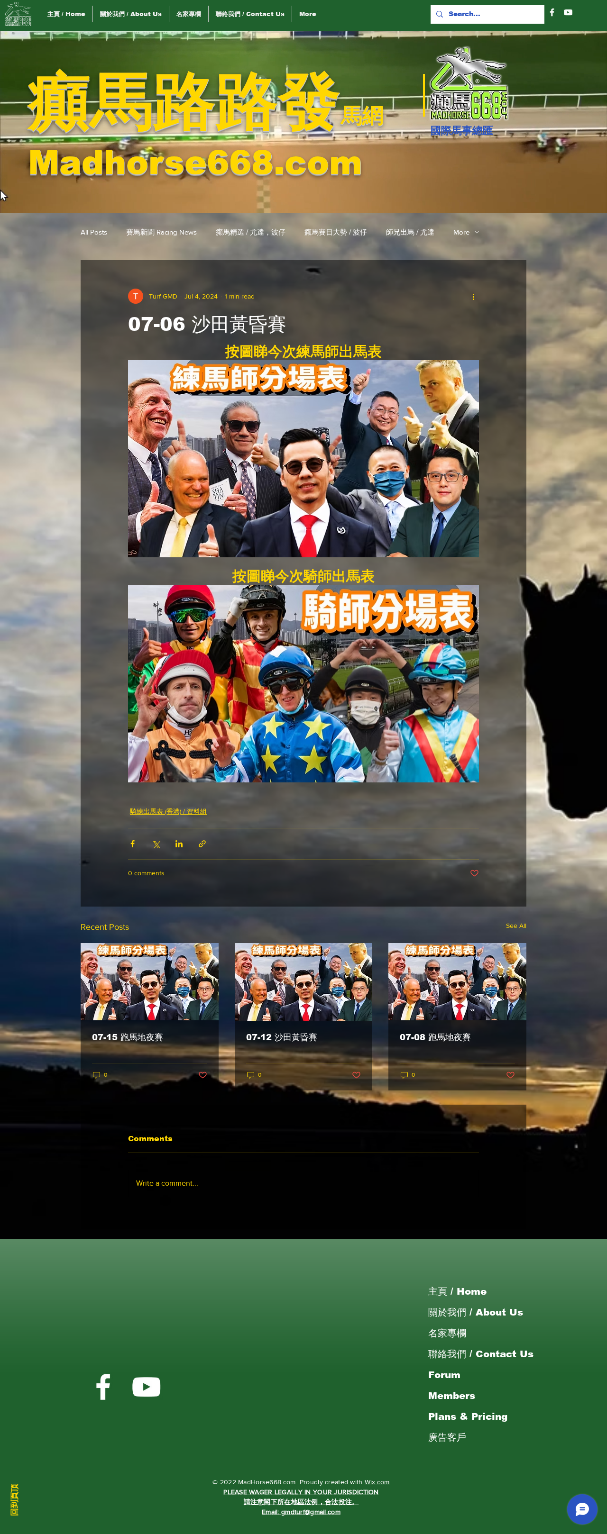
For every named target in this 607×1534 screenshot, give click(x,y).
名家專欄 (447, 1333)
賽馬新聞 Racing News (161, 232)
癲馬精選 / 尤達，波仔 (250, 232)
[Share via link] (202, 843)
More (461, 232)
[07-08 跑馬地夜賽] (457, 981)
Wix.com (377, 1482)
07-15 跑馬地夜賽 (127, 1037)
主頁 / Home (457, 1291)
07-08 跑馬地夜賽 (435, 1037)
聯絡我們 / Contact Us (480, 1354)
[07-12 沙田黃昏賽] (304, 982)
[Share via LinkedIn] (179, 843)
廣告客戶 (447, 1437)
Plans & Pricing (467, 1416)
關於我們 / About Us (475, 1312)
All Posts (94, 232)
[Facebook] (552, 12)
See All (516, 925)
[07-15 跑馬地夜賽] (150, 981)
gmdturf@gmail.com (310, 1512)
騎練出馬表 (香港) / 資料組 (168, 811)
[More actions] (473, 296)
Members (451, 1395)
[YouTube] (568, 12)
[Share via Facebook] (132, 843)
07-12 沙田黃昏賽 (281, 1037)
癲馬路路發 (184, 101)
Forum (444, 1375)
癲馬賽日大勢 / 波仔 (335, 232)
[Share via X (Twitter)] (155, 843)
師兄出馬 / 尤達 (410, 232)
